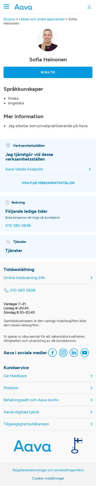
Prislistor (11, 388)
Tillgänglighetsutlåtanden (26, 424)
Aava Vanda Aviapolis (24, 169)
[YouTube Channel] (84, 353)
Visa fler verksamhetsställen (48, 183)
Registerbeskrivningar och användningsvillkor (48, 470)
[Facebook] (52, 353)
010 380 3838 (18, 225)
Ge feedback (15, 376)
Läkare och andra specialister (42, 19)
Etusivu (9, 19)
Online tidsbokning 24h (24, 277)
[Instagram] (63, 353)
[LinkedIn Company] (74, 353)
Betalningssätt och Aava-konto (31, 400)
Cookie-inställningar (48, 478)
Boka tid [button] (48, 72)
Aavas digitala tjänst (21, 412)
